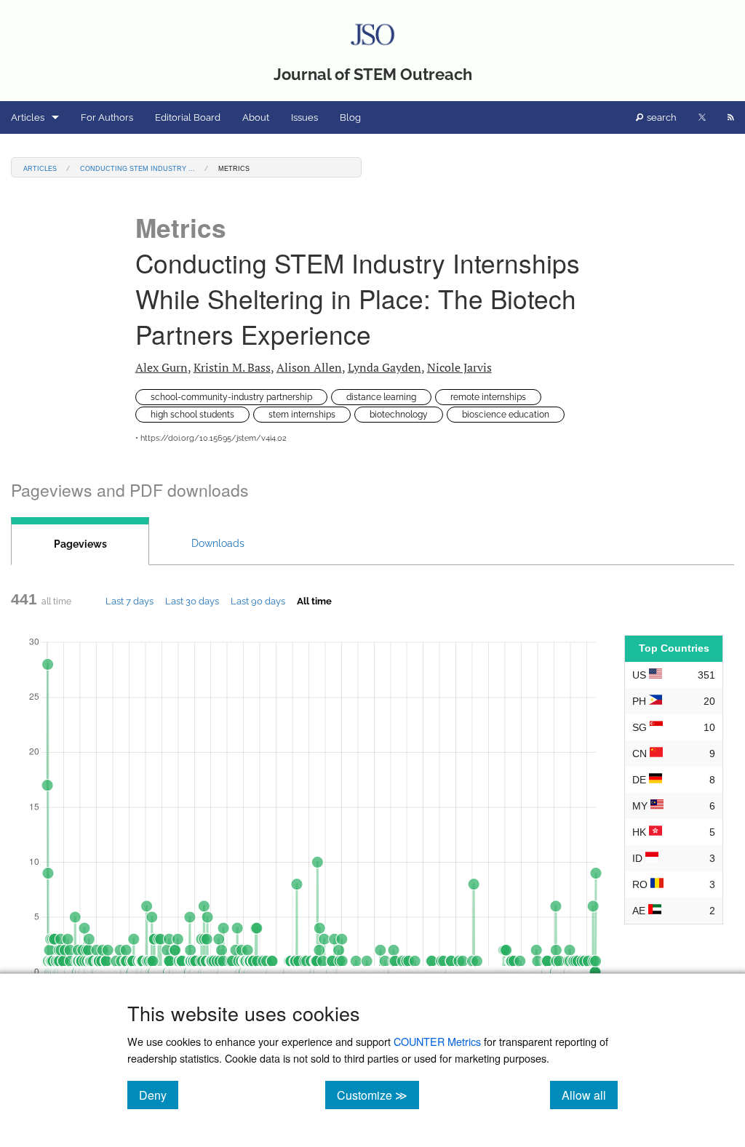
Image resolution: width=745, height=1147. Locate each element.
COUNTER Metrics (437, 1041)
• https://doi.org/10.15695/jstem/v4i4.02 (211, 438)
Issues (304, 117)
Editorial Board (187, 117)
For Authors (107, 117)
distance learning (381, 397)
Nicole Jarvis (459, 367)
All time (314, 601)
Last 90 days (258, 601)
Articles (27, 117)
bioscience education (505, 414)
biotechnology (399, 414)
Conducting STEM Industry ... (137, 167)
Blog (350, 117)
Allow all (590, 1094)
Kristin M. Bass (232, 367)
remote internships (488, 397)
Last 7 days (129, 601)
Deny (158, 1094)
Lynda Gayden (384, 367)
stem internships (301, 414)
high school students (192, 414)
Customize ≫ (378, 1094)
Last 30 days (192, 601)
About (255, 117)
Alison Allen (309, 367)
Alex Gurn (161, 367)
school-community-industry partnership (231, 397)
